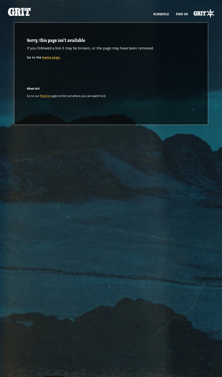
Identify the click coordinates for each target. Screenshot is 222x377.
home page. (51, 57)
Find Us (182, 14)
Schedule (161, 14)
